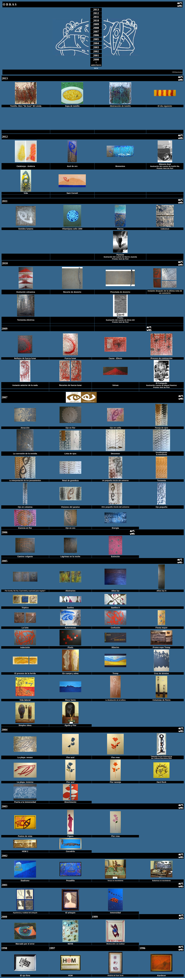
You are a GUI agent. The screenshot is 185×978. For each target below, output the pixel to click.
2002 (96, 51)
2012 (96, 13)
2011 (96, 16)
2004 (96, 43)
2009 (96, 24)
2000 (96, 59)
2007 (96, 31)
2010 (96, 20)
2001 (96, 55)
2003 (96, 47)
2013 (96, 9)
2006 (96, 35)
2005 (96, 39)
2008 (96, 27)
